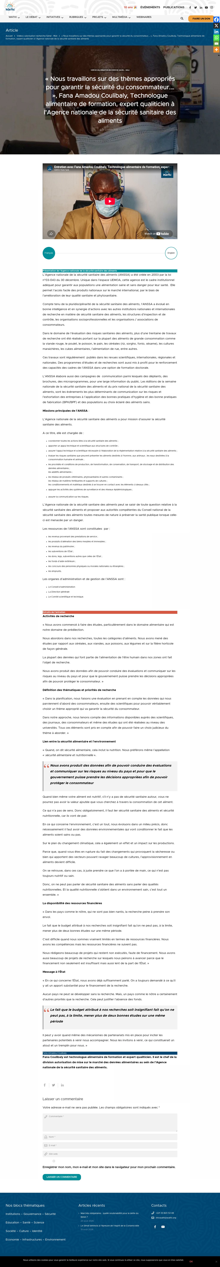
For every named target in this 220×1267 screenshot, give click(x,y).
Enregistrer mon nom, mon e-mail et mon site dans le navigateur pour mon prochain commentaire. (109, 1167)
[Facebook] (190, 7)
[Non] (216, 1261)
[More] (216, 50)
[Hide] (219, 55)
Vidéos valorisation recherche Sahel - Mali (37, 36)
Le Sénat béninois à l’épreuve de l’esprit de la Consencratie (110, 1226)
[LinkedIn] (201, 7)
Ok (191, 1261)
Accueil (9, 36)
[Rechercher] (182, 19)
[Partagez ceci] (46, 1085)
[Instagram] (211, 7)
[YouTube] (206, 7)
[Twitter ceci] (53, 1085)
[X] (216, 26)
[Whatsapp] (216, 38)
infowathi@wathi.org (166, 1218)
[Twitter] (195, 7)
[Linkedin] (216, 32)
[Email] (216, 44)
